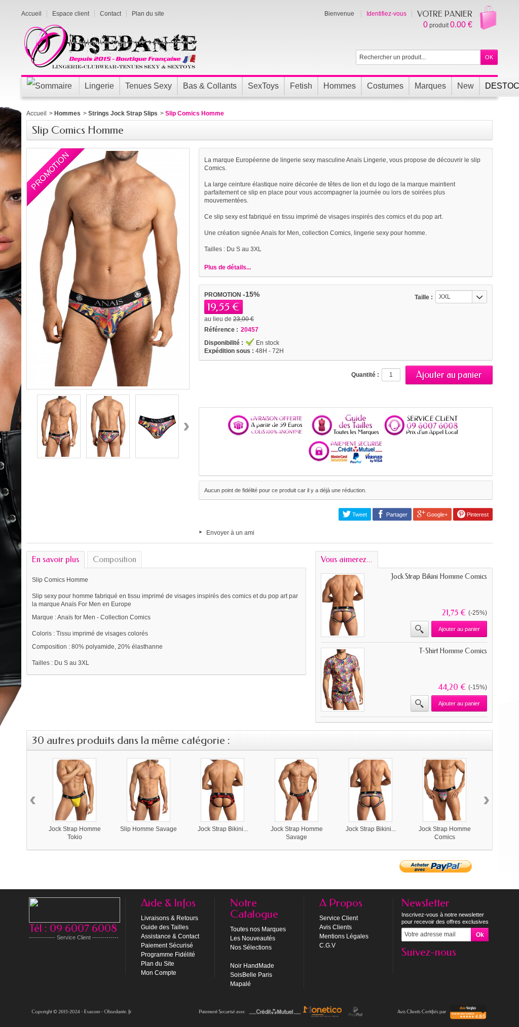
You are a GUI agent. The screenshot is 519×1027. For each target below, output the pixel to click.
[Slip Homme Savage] (148, 790)
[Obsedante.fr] (111, 45)
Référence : (221, 329)
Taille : (424, 297)
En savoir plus (55, 559)
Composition (114, 559)
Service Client (338, 918)
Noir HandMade (252, 965)
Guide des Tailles (165, 927)
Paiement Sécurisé (167, 945)
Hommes (67, 113)
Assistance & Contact (170, 936)
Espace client (70, 13)
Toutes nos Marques (258, 929)
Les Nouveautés (252, 938)
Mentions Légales (343, 936)
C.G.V (327, 945)
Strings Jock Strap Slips (123, 113)
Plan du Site (157, 963)
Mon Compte (158, 972)
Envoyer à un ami (230, 532)
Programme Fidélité (168, 954)
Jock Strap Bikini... (223, 829)
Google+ (436, 514)
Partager (396, 514)
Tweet (359, 514)
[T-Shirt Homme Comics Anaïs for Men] (342, 680)
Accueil (36, 113)
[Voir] (420, 629)
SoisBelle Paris (251, 974)
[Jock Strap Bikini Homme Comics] (370, 790)
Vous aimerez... (347, 559)
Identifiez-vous (386, 13)
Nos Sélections (251, 947)
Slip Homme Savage (148, 829)
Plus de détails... (227, 267)
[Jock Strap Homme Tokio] (74, 790)
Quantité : (365, 374)
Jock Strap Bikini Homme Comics (439, 576)
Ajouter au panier (459, 629)
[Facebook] (408, 967)
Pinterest (477, 514)
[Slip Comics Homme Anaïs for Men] (59, 426)
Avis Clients (335, 927)
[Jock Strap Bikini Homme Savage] (222, 790)
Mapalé (240, 984)
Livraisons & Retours (169, 918)
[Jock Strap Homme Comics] (444, 790)
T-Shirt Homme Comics (453, 651)
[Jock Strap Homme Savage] (296, 790)
